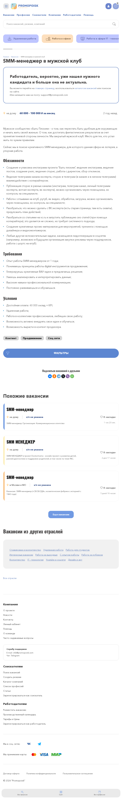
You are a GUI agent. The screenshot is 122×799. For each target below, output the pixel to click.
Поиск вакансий (11, 672)
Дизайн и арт (75, 559)
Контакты (8, 619)
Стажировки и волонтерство (25, 549)
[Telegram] (59, 376)
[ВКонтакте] (50, 376)
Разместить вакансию (14, 710)
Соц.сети (54, 338)
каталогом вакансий (86, 88)
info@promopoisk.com (23, 653)
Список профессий (13, 686)
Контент (11, 338)
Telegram (15, 655)
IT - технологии (35, 559)
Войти (108, 6)
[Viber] (68, 376)
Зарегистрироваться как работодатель (24, 723)
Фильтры (61, 353)
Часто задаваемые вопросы (18, 638)
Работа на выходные (46, 554)
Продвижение (32, 338)
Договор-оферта (11, 773)
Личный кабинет (11, 624)
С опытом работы (69, 554)
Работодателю (72, 14)
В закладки (109, 417)
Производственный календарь (19, 714)
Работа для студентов (78, 549)
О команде (9, 633)
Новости (7, 615)
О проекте (9, 610)
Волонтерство (17, 559)
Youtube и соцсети (56, 559)
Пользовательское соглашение (78, 773)
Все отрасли (10, 578)
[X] (63, 376)
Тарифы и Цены (11, 719)
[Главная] (24, 6)
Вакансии (8, 14)
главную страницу (44, 88)
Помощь (89, 14)
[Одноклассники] (54, 376)
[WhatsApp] (72, 376)
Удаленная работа (53, 549)
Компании (55, 14)
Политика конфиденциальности (41, 773)
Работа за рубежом (92, 554)
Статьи (7, 690)
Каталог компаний (13, 681)
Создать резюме (12, 677)
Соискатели (39, 14)
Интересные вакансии (21, 554)
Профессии (23, 14)
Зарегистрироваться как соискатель (22, 695)
